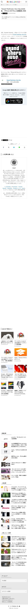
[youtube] (14, 606)
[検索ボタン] (2, 2)
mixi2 (23, 188)
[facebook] (8, 606)
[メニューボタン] (26, 2)
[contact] (19, 606)
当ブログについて (6, 596)
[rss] (17, 606)
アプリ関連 (5, 13)
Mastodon (9, 188)
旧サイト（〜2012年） (7, 601)
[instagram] (12, 606)
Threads (20, 186)
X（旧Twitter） (8, 186)
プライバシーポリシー (7, 600)
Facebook (15, 186)
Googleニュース (17, 188)
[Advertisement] (14, 25)
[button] (3, 147)
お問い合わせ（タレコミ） (8, 598)
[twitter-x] (10, 606)
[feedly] (16, 606)
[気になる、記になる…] (14, 2)
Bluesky (4, 188)
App (11, 140)
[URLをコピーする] (24, 147)
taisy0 (14, 168)
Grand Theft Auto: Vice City (19, 34)
